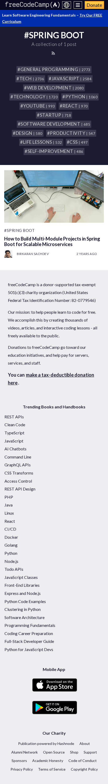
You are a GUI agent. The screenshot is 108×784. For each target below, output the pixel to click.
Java (8, 504)
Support (90, 752)
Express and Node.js (22, 593)
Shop (74, 752)
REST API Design (19, 488)
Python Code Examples (25, 601)
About (84, 743)
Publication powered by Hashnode (46, 743)
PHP (8, 496)
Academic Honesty (47, 760)
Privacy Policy (21, 769)
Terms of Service (52, 769)
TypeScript (14, 432)
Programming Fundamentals (29, 625)
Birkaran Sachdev (33, 254)
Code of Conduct (82, 760)
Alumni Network (24, 752)
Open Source (54, 752)
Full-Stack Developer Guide (29, 641)
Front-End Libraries (22, 585)
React (9, 521)
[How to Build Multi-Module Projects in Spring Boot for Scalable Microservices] (54, 196)
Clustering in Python (22, 609)
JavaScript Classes (21, 577)
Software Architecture (24, 617)
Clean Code (14, 424)
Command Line (17, 456)
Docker (11, 537)
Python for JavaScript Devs (28, 649)
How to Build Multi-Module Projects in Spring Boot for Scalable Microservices (52, 241)
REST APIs (14, 416)
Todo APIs (13, 569)
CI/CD (10, 528)
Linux (9, 512)
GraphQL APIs (17, 464)
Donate (94, 5)
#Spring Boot (19, 230)
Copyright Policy (84, 769)
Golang (11, 544)
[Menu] (78, 5)
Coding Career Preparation (28, 633)
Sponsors (19, 760)
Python (10, 553)
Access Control (18, 480)
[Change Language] (66, 5)
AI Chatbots (15, 448)
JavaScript (13, 440)
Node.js (11, 561)
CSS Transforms (18, 472)
